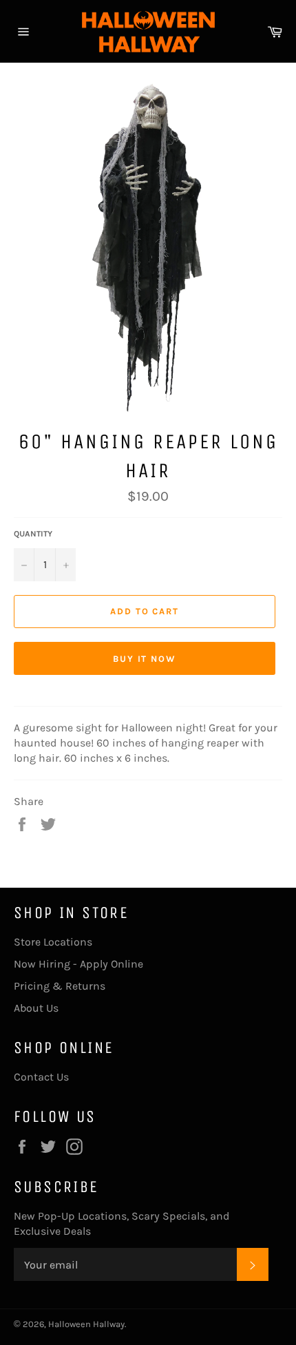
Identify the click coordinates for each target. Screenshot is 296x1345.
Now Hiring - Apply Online (78, 963)
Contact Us (41, 1076)
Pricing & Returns (59, 985)
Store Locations (53, 941)
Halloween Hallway (86, 1324)
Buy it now (145, 659)
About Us (36, 1007)
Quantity (33, 534)
